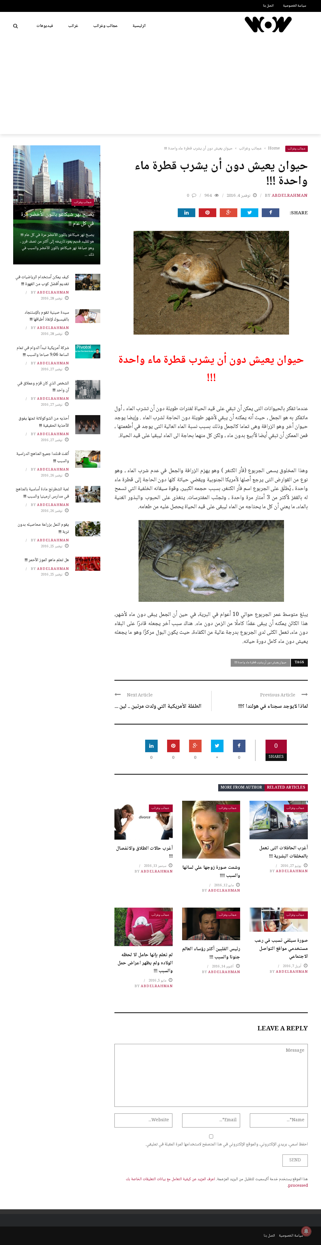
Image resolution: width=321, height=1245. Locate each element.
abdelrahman (290, 195)
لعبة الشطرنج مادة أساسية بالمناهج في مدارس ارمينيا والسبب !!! (42, 493)
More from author (241, 787)
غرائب (73, 26)
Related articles (286, 787)
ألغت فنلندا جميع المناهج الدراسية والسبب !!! (42, 457)
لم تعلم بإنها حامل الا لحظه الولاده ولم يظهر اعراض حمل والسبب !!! (145, 963)
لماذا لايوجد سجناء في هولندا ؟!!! (273, 706)
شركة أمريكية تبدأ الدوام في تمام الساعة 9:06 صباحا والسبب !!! (43, 351)
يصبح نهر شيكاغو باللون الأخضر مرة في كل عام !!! (57, 219)
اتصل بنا (268, 6)
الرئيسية (139, 26)
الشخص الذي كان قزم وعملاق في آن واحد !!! (43, 387)
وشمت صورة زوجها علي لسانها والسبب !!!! (211, 871)
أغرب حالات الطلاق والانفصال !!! (144, 852)
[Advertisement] (160, 87)
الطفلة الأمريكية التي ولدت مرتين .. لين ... (158, 706)
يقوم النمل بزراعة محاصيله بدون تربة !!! (43, 528)
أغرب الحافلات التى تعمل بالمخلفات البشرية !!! (283, 852)
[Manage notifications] (306, 1231)
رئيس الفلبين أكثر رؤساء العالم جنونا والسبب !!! (211, 953)
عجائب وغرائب (105, 26)
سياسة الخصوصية (294, 6)
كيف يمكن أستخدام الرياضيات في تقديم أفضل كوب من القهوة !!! (42, 280)
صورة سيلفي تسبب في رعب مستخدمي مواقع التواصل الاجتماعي (281, 948)
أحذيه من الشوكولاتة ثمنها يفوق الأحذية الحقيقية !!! (43, 422)
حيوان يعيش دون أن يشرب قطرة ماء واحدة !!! (260, 662)
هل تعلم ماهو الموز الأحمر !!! (47, 560)
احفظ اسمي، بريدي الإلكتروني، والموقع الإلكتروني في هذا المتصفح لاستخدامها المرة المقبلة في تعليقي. (226, 1144)
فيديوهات (44, 26)
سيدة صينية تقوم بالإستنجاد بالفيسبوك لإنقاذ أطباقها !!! (46, 316)
